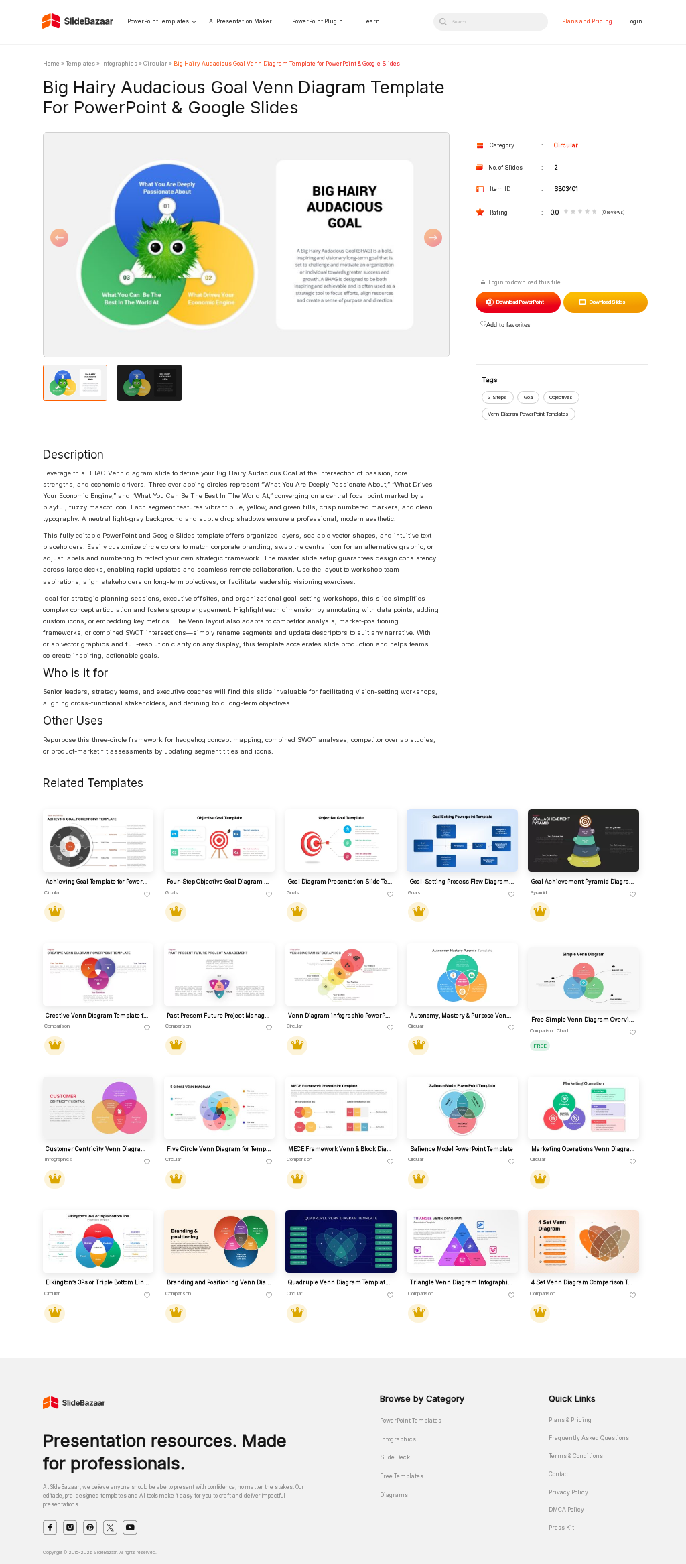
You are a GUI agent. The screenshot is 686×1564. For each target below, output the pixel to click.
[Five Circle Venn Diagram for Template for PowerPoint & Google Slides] (219, 1108)
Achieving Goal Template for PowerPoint (98, 881)
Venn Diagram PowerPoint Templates (528, 414)
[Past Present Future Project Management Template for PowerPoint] (219, 974)
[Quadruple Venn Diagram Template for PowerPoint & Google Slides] (340, 1241)
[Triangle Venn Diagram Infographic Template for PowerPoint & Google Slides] (462, 1241)
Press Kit (561, 1527)
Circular (155, 63)
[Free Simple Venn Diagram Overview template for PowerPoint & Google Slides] (583, 978)
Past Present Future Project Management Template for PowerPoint (219, 1015)
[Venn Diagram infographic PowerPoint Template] (340, 974)
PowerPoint (520, 302)
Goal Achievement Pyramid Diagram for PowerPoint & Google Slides (583, 881)
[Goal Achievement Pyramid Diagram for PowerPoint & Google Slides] (583, 840)
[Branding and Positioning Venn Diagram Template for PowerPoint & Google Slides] (219, 1241)
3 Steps (497, 397)
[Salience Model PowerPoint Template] (462, 1108)
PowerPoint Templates (158, 21)
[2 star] (573, 212)
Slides (607, 302)
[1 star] (566, 212)
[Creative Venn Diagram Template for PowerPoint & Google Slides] (98, 974)
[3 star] (580, 212)
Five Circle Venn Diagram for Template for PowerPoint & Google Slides (219, 1149)
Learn (371, 21)
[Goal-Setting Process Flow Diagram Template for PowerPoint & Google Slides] (462, 840)
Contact (559, 1474)
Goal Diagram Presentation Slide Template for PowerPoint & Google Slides (340, 881)
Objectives (561, 397)
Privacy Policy (568, 1492)
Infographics (119, 63)
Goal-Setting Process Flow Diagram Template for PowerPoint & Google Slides (462, 881)
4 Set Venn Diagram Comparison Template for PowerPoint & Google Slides (583, 1282)
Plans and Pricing (587, 21)
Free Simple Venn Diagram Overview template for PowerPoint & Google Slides (583, 1019)
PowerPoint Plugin (317, 21)
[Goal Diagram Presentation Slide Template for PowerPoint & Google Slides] (340, 840)
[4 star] (587, 212)
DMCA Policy (566, 1509)
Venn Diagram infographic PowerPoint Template (340, 1015)
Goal (528, 397)
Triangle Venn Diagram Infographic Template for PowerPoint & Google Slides (462, 1282)
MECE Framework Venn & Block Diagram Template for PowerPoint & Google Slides (340, 1149)
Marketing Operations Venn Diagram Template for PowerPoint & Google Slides (583, 1149)
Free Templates (401, 1476)
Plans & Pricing (570, 1420)
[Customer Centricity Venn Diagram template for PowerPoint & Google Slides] (98, 1108)
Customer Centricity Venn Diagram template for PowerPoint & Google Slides (98, 1149)
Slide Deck (395, 1457)
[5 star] (595, 212)
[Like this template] (147, 895)
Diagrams (394, 1495)
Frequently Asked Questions (589, 1438)
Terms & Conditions (576, 1456)
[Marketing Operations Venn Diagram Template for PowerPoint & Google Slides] (583, 1108)
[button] (144, 245)
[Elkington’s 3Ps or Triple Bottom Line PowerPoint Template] (98, 1241)
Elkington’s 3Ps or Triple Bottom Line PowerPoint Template (98, 1282)
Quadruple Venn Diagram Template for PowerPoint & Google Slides (340, 1282)
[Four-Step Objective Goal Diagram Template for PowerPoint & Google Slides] (219, 840)
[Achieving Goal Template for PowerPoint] (98, 840)
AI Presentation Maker (240, 21)
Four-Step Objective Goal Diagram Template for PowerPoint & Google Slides (219, 881)
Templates (80, 63)
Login (634, 21)
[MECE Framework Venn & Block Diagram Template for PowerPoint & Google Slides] (340, 1108)
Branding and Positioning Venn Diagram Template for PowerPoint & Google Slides (219, 1282)
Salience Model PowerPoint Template (461, 1149)
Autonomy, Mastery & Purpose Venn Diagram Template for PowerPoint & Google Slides (462, 1015)
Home (51, 63)
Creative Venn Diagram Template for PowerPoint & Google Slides (98, 1015)
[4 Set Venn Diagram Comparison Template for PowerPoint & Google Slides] (583, 1241)
